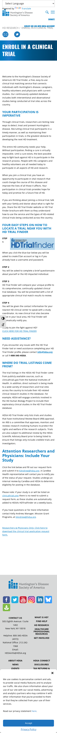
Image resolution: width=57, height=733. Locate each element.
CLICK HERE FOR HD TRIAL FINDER (19, 331)
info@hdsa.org (45, 352)
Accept (28, 723)
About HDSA (15, 660)
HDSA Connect (41, 660)
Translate (26, 8)
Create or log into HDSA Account (39, 26)
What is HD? (41, 617)
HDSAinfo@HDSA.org (15, 653)
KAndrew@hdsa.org (29, 470)
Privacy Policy (28, 729)
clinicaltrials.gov (10, 495)
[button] (52, 672)
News (15, 664)
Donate (51, 19)
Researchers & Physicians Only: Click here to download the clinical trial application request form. (25, 531)
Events (15, 668)
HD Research (41, 625)
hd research (10, 28)
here (34, 711)
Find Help (41, 621)
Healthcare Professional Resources (42, 631)
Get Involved (41, 638)
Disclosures (41, 664)
